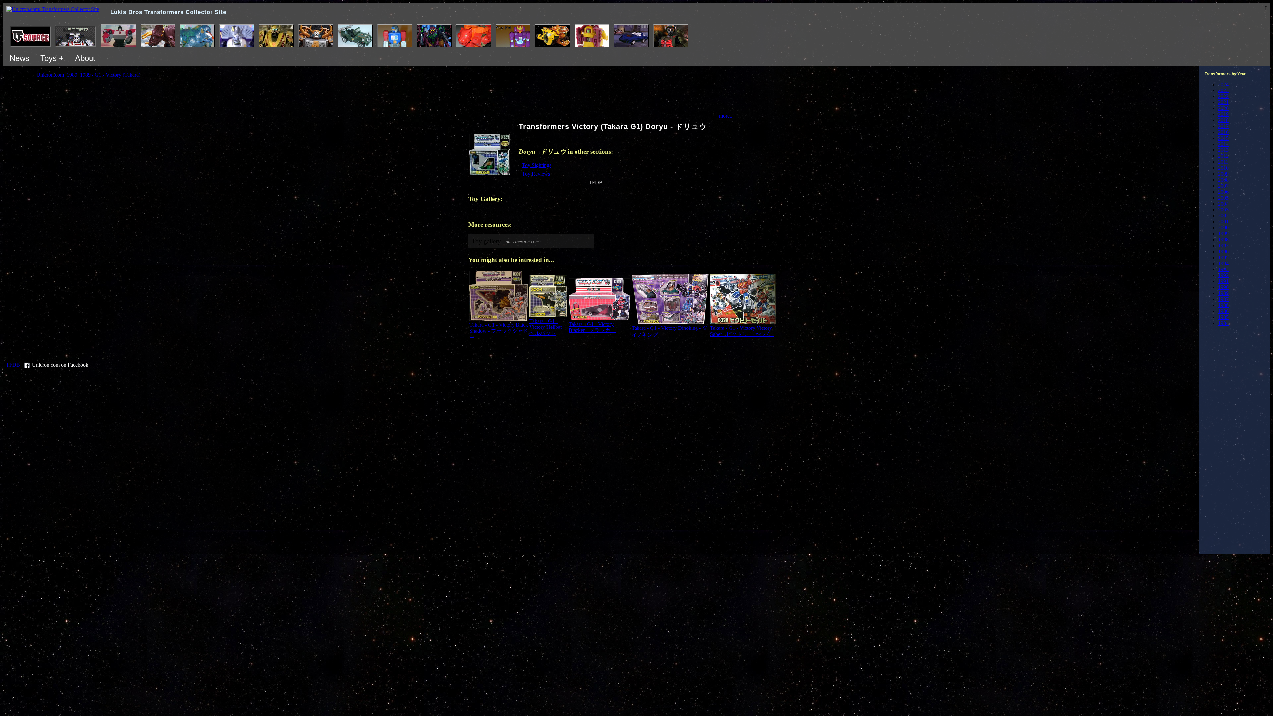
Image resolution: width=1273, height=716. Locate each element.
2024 (1223, 84)
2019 (1223, 114)
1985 (1223, 317)
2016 (1223, 132)
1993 (1223, 269)
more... (726, 116)
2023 (1223, 90)
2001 (1223, 221)
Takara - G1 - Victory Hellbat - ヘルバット (547, 327)
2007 (1223, 186)
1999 (1223, 233)
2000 (1223, 227)
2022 (1223, 96)
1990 (1223, 287)
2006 (1223, 192)
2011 (1223, 162)
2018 (1223, 120)
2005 (1223, 198)
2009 (1223, 174)
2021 (1223, 102)
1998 (1223, 239)
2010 (1223, 168)
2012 (1223, 156)
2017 (1223, 126)
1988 (1223, 305)
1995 (1223, 257)
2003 (1223, 209)
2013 (1223, 150)
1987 (1223, 299)
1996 (1223, 251)
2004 (1223, 204)
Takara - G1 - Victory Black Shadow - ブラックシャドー (498, 331)
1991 (1223, 281)
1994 (1223, 263)
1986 (1223, 311)
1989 (1223, 293)
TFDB (596, 182)
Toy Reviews (536, 174)
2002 (1223, 215)
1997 (1223, 245)
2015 (1223, 138)
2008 (1223, 180)
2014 (1223, 144)
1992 (1223, 275)
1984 (1223, 323)
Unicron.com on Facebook (60, 365)
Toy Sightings (536, 165)
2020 (1223, 108)
